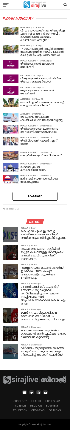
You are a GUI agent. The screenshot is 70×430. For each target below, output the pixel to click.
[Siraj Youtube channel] (45, 392)
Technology (18, 401)
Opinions (55, 410)
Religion (36, 405)
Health (36, 401)
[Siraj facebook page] (24, 392)
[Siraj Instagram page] (38, 392)
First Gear (52, 401)
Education (20, 410)
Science (20, 405)
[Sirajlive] (35, 383)
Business (52, 405)
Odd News (38, 410)
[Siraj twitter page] (31, 392)
